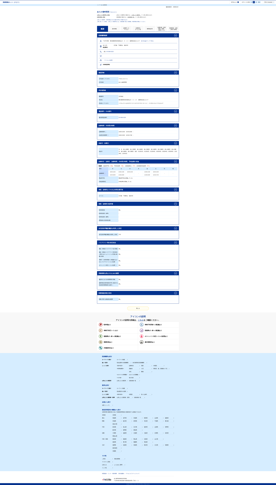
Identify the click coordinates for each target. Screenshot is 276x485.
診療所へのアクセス (126, 28)
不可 (120, 234)
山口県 (156, 439)
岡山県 (135, 439)
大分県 (156, 445)
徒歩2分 (131, 195)
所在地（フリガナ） (104, 103)
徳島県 (114, 442)
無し (120, 210)
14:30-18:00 (129, 131)
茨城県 (114, 421)
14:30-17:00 (129, 135)
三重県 (114, 433)
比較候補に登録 (101, 17)
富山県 (124, 427)
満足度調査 (117, 458)
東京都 (166, 421)
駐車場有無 (102, 210)
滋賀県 (124, 433)
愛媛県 (135, 442)
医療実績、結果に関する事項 (173, 28)
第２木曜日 (140, 149)
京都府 (135, 433)
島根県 (124, 439)
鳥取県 (114, 439)
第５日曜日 (131, 151)
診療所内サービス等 (138, 28)
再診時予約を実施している (125, 178)
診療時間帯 (102, 131)
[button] (269, 2)
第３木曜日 (154, 149)
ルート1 (101, 195)
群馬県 (135, 421)
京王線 (120, 195)
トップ (98, 4)
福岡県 (114, 445)
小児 (142, 368)
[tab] (102, 29)
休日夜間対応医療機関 (138, 362)
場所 (142, 365)
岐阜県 (114, 430)
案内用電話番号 (103, 117)
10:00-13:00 (122, 131)
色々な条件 (144, 394)
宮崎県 (166, 445)
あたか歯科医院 (123, 82)
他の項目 (131, 377)
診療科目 (131, 365)
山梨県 (156, 427)
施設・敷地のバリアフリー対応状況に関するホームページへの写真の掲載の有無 (108, 254)
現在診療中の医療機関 (122, 362)
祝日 (136, 151)
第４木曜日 (167, 149)
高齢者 (130, 368)
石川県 (135, 427)
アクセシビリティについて (132, 473)
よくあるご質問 (118, 464)
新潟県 (114, 427)
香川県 (124, 442)
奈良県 (166, 433)
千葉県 (156, 421)
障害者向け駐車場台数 (104, 220)
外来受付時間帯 (103, 135)
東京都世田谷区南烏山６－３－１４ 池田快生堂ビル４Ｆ (134, 99)
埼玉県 (145, 421)
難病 (142, 371)
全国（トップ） (106, 405)
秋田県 (145, 418)
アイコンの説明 (108, 60)
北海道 (114, 415)
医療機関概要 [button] (103, 35)
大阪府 (145, 433)
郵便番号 (101, 96)
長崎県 (135, 445)
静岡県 (124, 430)
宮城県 (135, 418)
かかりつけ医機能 (133, 374)
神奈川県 (115, 424)
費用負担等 (150, 28)
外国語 (155, 365)
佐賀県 (124, 445)
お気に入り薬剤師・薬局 (123, 397)
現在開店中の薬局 (121, 391)
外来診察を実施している (125, 181)
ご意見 (104, 458)
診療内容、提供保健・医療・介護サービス (162, 29)
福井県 (145, 427)
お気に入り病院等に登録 (103, 15)
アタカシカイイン (123, 78)
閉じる (138, 308)
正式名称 (101, 82)
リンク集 (104, 467)
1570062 (121, 96)
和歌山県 (115, 436)
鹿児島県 (115, 448)
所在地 (100, 99)
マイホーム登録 (106, 461)
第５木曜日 (124, 151)
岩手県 (124, 418)
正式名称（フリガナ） (104, 78)
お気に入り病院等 (121, 380)
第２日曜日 (147, 149)
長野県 (166, 427)
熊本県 (145, 445)
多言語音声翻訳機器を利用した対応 (108, 234)
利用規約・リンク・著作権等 (109, 473)
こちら (141, 320)
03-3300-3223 (110, 51)
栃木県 (124, 421)
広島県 (145, 439)
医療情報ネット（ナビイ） (11, 2)
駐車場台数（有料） (104, 213)
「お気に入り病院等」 (136, 15)
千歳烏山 (125, 195)
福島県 (166, 418)
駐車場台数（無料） (104, 216)
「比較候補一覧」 (131, 17)
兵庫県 (156, 433)
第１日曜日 (133, 149)
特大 (259, 2)
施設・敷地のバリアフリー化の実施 (108, 248)
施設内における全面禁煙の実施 (107, 279)
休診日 (100, 151)
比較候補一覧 (132, 380)
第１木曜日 (126, 149)
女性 (130, 371)
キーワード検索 (121, 359)
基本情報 (114, 28)
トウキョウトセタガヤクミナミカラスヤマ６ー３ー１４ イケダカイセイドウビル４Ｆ (141, 103)
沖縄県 (114, 451)
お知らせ (104, 464)
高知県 (145, 442)
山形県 (156, 418)
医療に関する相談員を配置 (106, 299)
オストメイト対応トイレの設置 (107, 265)
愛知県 (135, 430)
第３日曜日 (161, 149)
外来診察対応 (102, 181)
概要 (102, 29)
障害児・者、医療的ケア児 (160, 368)
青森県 (114, 418)
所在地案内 (121, 473)
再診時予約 (102, 178)
